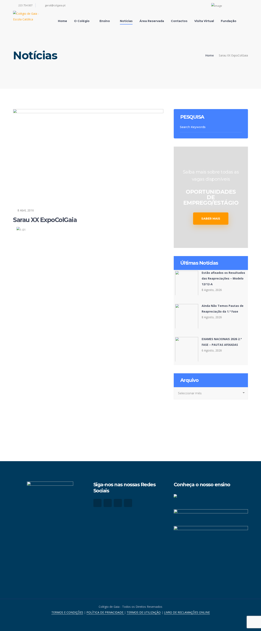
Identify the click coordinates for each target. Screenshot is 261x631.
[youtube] (118, 503)
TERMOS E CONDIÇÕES (67, 612)
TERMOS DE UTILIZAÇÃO (144, 612)
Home (209, 55)
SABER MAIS (210, 218)
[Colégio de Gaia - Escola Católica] (30, 16)
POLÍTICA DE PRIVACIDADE (105, 612)
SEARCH (239, 127)
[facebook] (97, 503)
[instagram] (108, 503)
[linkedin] (128, 503)
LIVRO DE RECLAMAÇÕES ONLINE (187, 612)
